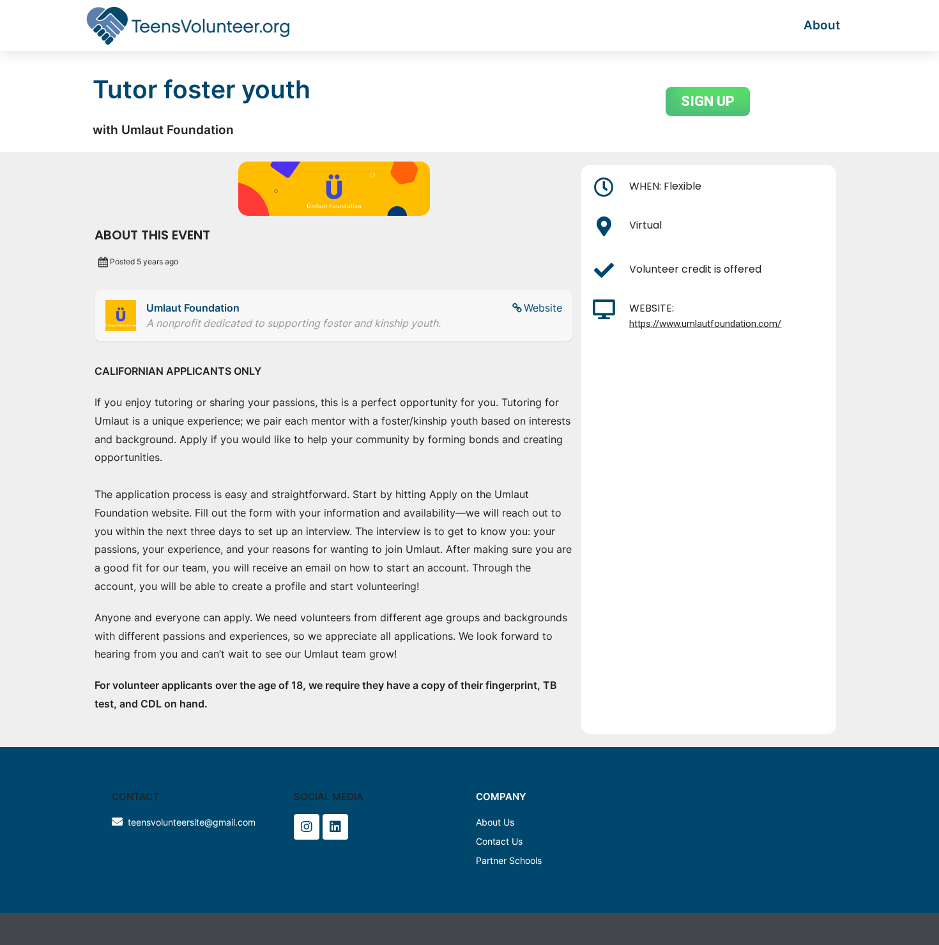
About (822, 25)
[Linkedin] (335, 827)
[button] (708, 101)
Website (543, 307)
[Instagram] (306, 827)
